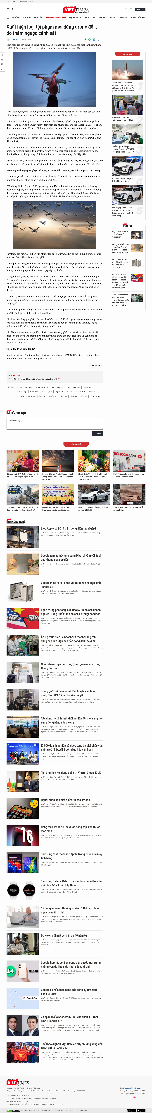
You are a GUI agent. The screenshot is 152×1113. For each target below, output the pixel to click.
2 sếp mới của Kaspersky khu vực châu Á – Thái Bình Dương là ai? (69, 1019)
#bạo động (22, 392)
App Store (131, 1110)
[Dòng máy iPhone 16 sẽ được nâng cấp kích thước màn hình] (23, 835)
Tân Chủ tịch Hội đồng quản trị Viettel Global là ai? (71, 772)
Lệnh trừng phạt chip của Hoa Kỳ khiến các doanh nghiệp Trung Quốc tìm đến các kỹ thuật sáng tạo (120, 281)
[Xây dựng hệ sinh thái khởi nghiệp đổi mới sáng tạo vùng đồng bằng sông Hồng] (23, 727)
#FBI (20, 387)
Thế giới (102, 17)
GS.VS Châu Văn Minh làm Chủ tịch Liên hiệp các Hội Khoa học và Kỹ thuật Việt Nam (92, 476)
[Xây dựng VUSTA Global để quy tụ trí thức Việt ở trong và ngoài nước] (23, 461)
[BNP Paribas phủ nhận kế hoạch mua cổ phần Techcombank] (129, 461)
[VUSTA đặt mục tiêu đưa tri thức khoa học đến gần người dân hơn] (58, 494)
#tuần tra (70, 392)
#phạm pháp (95, 396)
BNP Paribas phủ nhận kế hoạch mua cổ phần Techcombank (128, 475)
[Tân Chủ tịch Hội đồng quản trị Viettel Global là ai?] (23, 781)
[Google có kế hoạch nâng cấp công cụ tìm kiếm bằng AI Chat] (23, 998)
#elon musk (63, 396)
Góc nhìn (27, 17)
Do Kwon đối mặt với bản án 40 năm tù (64, 935)
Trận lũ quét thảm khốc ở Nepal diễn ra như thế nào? (128, 508)
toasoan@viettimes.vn (132, 1088)
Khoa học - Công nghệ (56, 17)
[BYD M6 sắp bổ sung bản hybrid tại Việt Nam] (127, 166)
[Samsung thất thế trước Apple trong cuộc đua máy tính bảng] (23, 862)
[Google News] (98, 40)
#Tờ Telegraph (47, 392)
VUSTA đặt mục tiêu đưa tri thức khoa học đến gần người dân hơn (56, 508)
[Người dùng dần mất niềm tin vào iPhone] (23, 808)
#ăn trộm (84, 396)
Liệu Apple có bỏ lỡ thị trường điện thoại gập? (120, 234)
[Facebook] (85, 40)
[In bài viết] (89, 39)
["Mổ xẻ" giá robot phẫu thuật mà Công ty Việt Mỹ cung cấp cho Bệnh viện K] (127, 134)
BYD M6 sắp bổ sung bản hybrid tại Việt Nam (122, 179)
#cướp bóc (31, 396)
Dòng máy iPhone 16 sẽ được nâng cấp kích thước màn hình (70, 829)
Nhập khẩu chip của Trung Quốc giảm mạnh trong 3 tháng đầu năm (71, 666)
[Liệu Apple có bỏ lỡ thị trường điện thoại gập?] (137, 235)
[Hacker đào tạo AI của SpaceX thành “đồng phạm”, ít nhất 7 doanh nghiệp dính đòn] (58, 461)
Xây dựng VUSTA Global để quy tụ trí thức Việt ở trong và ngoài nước (22, 475)
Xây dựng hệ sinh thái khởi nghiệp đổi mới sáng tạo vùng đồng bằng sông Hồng (72, 720)
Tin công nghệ (16, 521)
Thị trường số (75, 17)
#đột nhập (76, 387)
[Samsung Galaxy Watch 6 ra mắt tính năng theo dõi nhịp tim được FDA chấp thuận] (23, 889)
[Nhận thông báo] (126, 9)
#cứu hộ (21, 396)
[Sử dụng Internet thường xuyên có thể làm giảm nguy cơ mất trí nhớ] (23, 917)
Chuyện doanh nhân (118, 17)
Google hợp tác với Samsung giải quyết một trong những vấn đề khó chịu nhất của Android (71, 964)
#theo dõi (74, 396)
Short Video (90, 17)
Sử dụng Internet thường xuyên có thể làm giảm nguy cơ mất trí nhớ (70, 910)
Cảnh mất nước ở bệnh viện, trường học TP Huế (122, 118)
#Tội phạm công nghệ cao (45, 387)
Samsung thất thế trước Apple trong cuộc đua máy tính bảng (71, 856)
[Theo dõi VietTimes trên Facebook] (127, 1097)
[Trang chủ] (8, 17)
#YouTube (52, 396)
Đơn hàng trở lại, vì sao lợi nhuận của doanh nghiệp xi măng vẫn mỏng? (22, 508)
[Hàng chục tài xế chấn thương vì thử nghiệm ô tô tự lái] (94, 494)
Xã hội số (16, 17)
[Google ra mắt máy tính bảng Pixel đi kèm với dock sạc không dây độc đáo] (137, 248)
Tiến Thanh (14, 39)
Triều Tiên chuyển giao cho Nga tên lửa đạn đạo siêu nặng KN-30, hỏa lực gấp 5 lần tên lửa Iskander (123, 87)
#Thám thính (80, 392)
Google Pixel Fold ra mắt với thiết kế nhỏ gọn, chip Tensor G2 (120, 263)
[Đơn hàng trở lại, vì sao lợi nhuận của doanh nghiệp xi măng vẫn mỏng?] (23, 494)
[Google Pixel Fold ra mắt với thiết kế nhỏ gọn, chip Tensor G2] (137, 263)
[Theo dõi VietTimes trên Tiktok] (139, 1097)
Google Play (141, 1110)
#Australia (87, 387)
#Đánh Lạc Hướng (63, 387)
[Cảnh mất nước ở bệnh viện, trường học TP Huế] (127, 105)
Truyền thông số (137, 17)
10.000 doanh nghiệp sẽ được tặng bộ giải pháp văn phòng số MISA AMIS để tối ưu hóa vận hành (72, 747)
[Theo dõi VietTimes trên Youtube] (134, 1097)
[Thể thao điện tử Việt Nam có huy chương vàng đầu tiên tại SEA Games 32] (23, 1052)
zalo (131, 1097)
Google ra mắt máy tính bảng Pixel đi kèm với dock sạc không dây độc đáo (120, 248)
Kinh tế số (38, 17)
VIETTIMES (76, 9)
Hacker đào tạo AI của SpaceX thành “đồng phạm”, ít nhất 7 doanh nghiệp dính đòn (57, 476)
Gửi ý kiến (97, 434)
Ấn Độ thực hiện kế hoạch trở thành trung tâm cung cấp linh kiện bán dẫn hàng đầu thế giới (120, 300)
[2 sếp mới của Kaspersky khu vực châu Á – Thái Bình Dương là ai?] (23, 1025)
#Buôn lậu (28, 387)
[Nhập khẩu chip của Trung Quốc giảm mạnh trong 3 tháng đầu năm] (23, 672)
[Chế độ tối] (131, 9)
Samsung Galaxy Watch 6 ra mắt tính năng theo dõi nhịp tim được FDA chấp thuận (71, 883)
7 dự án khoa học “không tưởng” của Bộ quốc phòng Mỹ (34, 379)
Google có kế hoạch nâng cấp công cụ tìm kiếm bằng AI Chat (69, 991)
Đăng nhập (140, 9)
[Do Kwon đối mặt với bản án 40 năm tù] (23, 944)
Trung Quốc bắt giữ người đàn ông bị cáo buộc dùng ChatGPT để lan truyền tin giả (68, 693)
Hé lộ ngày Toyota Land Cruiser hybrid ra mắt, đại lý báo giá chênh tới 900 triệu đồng (123, 212)
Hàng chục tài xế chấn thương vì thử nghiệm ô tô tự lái (93, 508)
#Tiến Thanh (34, 392)
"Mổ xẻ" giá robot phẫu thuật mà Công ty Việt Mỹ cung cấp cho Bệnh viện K (123, 149)
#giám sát (59, 392)
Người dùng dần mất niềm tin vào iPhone (65, 799)
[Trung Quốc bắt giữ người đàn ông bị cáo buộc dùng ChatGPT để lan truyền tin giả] (23, 699)
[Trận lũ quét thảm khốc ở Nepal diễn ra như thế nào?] (129, 494)
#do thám (92, 392)
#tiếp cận (42, 396)
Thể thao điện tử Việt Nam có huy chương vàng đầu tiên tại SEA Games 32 (72, 1046)
